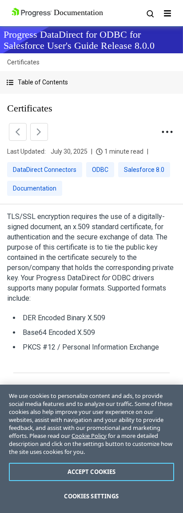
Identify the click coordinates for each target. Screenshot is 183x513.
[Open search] (149, 13)
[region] (91, 449)
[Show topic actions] (167, 132)
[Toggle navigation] (167, 13)
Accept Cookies (92, 472)
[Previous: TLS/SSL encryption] (18, 132)
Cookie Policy (89, 436)
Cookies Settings (91, 496)
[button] (91, 82)
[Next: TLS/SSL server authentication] (39, 132)
